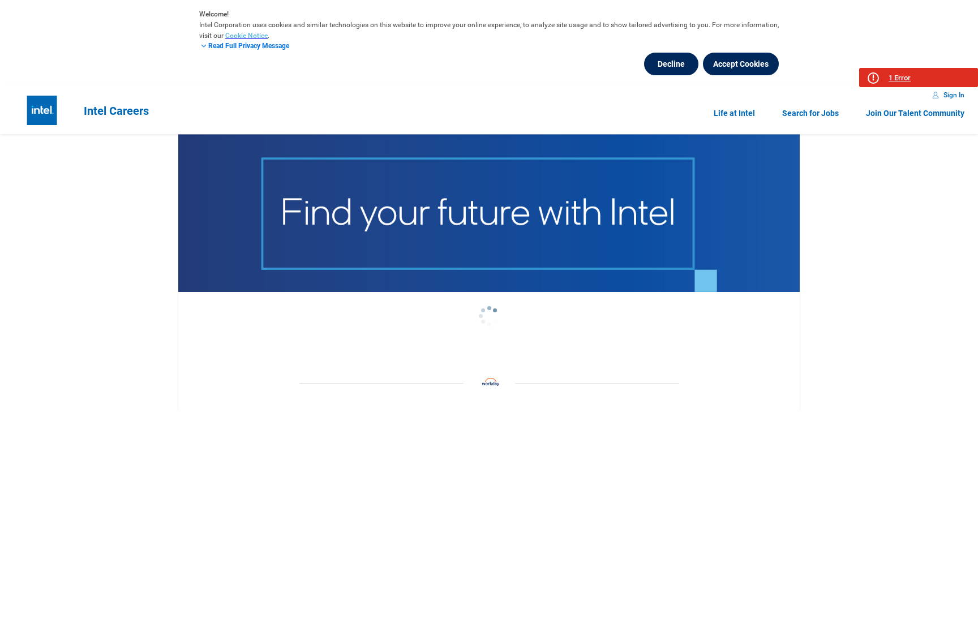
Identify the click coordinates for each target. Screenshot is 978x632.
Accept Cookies (741, 63)
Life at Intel (734, 113)
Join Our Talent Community (915, 113)
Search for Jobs (810, 113)
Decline (671, 63)
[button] (918, 77)
